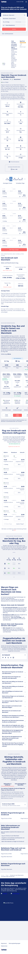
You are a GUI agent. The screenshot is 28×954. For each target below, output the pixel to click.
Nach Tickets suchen (7, 270)
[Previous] (5, 559)
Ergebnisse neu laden (13, 446)
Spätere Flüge (19, 524)
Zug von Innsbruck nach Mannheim (10, 835)
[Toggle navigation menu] (26, 2)
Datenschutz (4, 946)
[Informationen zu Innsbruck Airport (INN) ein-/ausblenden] (25, 804)
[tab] (7, 183)
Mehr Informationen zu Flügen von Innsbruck (13, 841)
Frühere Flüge (8, 524)
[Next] (24, 179)
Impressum (4, 943)
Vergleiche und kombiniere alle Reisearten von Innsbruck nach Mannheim (13, 838)
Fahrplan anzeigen (7, 287)
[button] (8, 21)
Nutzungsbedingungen (14, 943)
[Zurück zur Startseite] (3, 2)
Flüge (7, 875)
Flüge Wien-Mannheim (6, 856)
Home (2, 875)
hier (15, 530)
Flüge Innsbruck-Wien (6, 818)
